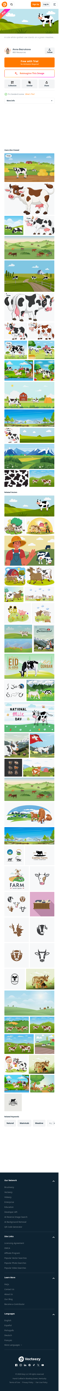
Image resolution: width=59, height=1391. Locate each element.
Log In (46, 4)
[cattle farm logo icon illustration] (19, 1125)
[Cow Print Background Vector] (16, 573)
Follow (49, 52)
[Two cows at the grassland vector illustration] (14, 638)
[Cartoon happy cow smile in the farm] (14, 449)
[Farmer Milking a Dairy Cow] (18, 1351)
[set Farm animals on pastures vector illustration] (18, 913)
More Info (11, 100)
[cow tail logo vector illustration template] (14, 891)
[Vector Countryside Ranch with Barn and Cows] (29, 295)
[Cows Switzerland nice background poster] (15, 840)
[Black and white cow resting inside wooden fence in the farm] (16, 1225)
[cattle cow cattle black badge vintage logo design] (40, 1325)
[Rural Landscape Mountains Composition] (29, 551)
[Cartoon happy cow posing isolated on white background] (29, 326)
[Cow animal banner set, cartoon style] (18, 811)
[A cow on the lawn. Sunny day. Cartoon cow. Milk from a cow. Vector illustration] (15, 387)
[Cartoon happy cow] (15, 350)
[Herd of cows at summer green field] (18, 427)
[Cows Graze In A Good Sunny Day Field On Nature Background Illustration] (13, 224)
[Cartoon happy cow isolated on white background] (11, 513)
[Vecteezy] (4, 4)
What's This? (30, 94)
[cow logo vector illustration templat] (14, 1104)
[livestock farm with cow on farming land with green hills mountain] (29, 167)
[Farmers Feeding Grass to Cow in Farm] (18, 656)
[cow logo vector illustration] (16, 1276)
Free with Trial (30, 62)
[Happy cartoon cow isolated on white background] (29, 198)
